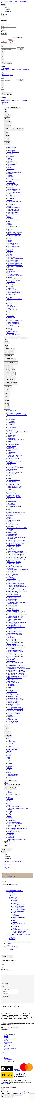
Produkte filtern (9, 957)
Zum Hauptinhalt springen (8, 1)
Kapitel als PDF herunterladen (10, 876)
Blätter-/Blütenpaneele (19, 909)
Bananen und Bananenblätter (20, 929)
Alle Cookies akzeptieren (7, 1097)
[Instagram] (4, 16)
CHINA (11, 936)
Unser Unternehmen (9, 1034)
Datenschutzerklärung (10, 1048)
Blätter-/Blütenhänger (18, 908)
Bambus (15, 922)
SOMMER (12, 937)
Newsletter (7, 1050)
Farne (14, 920)
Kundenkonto (4, 1053)
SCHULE (12, 940)
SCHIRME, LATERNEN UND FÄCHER (20, 934)
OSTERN (12, 895)
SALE (7, 945)
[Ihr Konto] (2, 59)
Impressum (7, 1045)
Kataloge (6, 1037)
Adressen (19, 69)
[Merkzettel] (2, 57)
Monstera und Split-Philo (19, 931)
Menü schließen (8, 63)
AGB (5, 1046)
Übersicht (3, 69)
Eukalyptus (16, 915)
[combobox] (8, 49)
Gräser (14, 912)
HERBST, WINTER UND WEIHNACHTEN (18, 942)
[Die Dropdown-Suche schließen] (22, 48)
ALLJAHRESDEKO (12, 946)
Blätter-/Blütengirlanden (19, 905)
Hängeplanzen (16, 901)
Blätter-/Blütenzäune (18, 911)
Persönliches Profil (11, 69)
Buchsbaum (16, 926)
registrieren (6, 68)
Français (8, 11)
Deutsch (8, 8)
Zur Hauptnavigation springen (14, 2)
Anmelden (3, 66)
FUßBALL (9, 943)
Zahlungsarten (25, 69)
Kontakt (6, 1036)
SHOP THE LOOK (11, 948)
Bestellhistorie (8, 1059)
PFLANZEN (12, 898)
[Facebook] (4, 14)
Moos (14, 928)
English (8, 9)
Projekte (6, 1043)
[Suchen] (18, 48)
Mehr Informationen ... (22, 1093)
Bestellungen (4, 71)
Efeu (14, 919)
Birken (14, 914)
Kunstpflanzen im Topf (19, 923)
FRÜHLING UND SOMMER (14, 891)
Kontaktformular (14, 1027)
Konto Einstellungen (9, 1061)
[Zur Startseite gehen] (8, 44)
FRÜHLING (12, 894)
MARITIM (12, 939)
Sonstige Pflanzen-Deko (19, 932)
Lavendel (15, 900)
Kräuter (15, 903)
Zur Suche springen (20, 1)
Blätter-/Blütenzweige (18, 906)
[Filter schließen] (3, 964)
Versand (6, 1040)
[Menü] (2, 46)
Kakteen (15, 925)
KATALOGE (9, 949)
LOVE (11, 892)
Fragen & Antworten (9, 1039)
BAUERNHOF (13, 897)
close (6, 109)
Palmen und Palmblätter (19, 917)
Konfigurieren (19, 1095)
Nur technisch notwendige (7, 1095)
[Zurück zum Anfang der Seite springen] (2, 1089)
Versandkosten (4, 1082)
